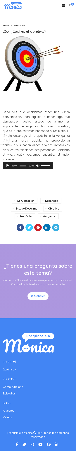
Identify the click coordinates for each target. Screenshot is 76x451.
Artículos (8, 410)
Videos (7, 417)
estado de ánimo (26, 208)
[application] (28, 165)
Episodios (20, 25)
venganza (49, 216)
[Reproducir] (7, 165)
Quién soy (9, 369)
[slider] (46, 165)
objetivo (53, 208)
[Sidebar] (4, 139)
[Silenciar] (38, 165)
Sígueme (39, 296)
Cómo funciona (13, 387)
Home (6, 25)
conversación (25, 200)
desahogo (51, 200)
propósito (26, 216)
